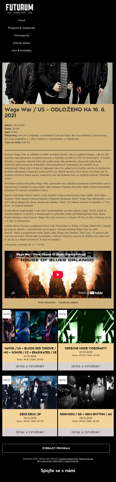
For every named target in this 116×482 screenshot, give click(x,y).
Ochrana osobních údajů (68, 459)
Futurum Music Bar (86, 459)
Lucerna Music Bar (71, 461)
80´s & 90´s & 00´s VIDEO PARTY (50, 461)
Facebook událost (68, 302)
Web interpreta (46, 302)
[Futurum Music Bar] (19, 9)
